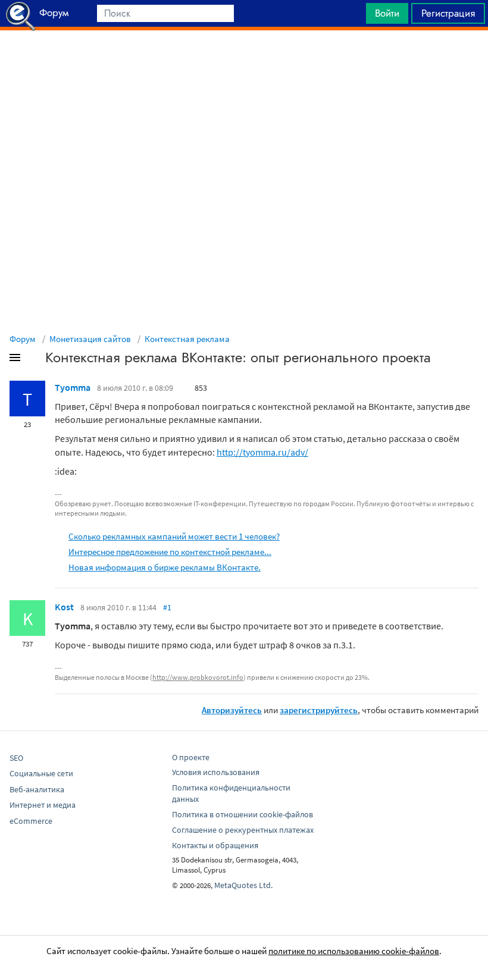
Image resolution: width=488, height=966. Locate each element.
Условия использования (215, 772)
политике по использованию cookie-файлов (353, 950)
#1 (167, 607)
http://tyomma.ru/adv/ (262, 452)
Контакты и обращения (215, 845)
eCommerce (31, 821)
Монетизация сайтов (90, 338)
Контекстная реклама (187, 338)
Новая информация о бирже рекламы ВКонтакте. (164, 567)
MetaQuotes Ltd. (243, 885)
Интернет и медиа (43, 804)
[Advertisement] (244, 60)
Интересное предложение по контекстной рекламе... (169, 551)
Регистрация (448, 13)
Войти (387, 13)
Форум (23, 338)
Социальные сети (41, 773)
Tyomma (72, 387)
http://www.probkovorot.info (197, 677)
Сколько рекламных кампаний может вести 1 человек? (174, 536)
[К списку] (34, 360)
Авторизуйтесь (232, 710)
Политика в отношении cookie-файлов (242, 814)
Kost (64, 607)
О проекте (190, 757)
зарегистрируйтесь (319, 710)
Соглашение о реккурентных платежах (243, 829)
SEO (16, 757)
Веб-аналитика (37, 789)
